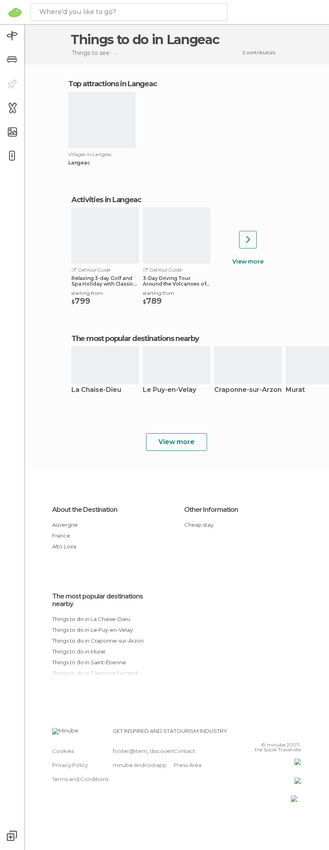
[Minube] (15, 12)
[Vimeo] (285, 733)
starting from (87, 293)
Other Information (211, 509)
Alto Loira (64, 546)
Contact (184, 751)
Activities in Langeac (106, 199)
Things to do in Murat (79, 651)
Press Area (187, 765)
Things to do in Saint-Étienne (89, 662)
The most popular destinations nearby (135, 338)
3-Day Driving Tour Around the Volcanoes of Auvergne (174, 281)
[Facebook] (264, 733)
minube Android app (140, 765)
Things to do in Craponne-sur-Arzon (98, 640)
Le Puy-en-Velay (169, 390)
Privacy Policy (70, 765)
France (61, 535)
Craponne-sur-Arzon (248, 390)
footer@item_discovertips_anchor (158, 751)
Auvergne (65, 524)
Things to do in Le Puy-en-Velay (92, 630)
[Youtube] (296, 733)
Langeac (79, 163)
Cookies (63, 751)
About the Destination (84, 509)
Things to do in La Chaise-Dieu (91, 619)
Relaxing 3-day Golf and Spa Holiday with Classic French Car (102, 281)
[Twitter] (275, 733)
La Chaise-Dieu (96, 390)
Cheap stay (198, 524)
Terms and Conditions (80, 779)
